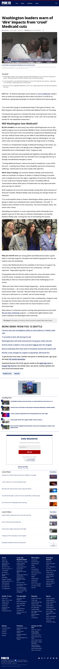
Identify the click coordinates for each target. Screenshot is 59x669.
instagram (42, 658)
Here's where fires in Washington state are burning (14, 502)
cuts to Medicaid (44, 94)
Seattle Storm (49, 604)
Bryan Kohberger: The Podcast (22, 638)
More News (35, 558)
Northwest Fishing (50, 622)
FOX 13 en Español (36, 584)
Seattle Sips (5, 605)
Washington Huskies (51, 609)
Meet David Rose (21, 603)
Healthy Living (34, 578)
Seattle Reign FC (50, 607)
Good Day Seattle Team (50, 564)
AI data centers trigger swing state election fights (14, 529)
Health (33, 576)
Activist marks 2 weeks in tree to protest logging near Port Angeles (27, 345)
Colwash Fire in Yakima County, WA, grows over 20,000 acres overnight (19, 475)
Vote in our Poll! (23, 466)
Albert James (6, 30)
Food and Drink (35, 571)
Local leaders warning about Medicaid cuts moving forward (18, 65)
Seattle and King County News (21, 564)
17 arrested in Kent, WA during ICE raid (16, 337)
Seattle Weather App (36, 602)
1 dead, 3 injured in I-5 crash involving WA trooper (14, 482)
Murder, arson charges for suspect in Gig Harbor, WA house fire (25, 353)
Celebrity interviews (6, 611)
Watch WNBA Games (36, 648)
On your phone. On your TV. (26, 381)
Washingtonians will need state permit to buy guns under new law (27, 341)
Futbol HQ (48, 620)
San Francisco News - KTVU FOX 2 (22, 585)
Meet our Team (6, 567)
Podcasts (20, 626)
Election (33, 567)
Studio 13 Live (6, 596)
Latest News (6, 472)
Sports (48, 596)
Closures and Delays (36, 605)
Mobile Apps (5, 561)
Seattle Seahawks (50, 598)
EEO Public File (5, 586)
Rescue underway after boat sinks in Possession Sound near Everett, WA (29, 349)
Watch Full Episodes (22, 601)
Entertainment (34, 569)
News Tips (4, 560)
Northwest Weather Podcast (21, 635)
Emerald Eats (5, 604)
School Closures (50, 579)
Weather (34, 596)
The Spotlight (21, 596)
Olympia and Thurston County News (22, 575)
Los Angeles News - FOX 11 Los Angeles (22, 588)
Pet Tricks (48, 568)
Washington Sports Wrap (51, 613)
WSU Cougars (49, 611)
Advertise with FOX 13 (7, 581)
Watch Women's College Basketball (35, 645)
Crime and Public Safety (21, 606)
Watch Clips (5, 598)
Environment (34, 580)
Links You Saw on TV (7, 568)
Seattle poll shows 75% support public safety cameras (26, 419)
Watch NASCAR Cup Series (36, 637)
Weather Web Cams (36, 598)
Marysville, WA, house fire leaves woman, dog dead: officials (16, 488)
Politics (33, 565)
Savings (4, 635)
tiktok (48, 658)
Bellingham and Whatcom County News (21, 579)
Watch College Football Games (35, 632)
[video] (53, 517)
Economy (4, 633)
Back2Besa (49, 586)
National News (35, 563)
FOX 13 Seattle (13, 30)
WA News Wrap (35, 561)
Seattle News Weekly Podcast (22, 628)
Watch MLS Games (36, 650)
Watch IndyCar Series (36, 640)
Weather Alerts (35, 604)
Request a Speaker (6, 579)
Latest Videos (6, 512)
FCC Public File (5, 585)
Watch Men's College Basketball (36, 642)
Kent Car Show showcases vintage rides (11, 522)
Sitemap (33, 587)
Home (4, 558)
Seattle (16, 373)
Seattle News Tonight (22, 561)
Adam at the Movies (51, 570)
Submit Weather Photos (50, 576)
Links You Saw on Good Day (50, 583)
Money (4, 626)
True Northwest (50, 574)
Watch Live (49, 561)
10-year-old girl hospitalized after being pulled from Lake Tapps (29, 413)
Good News (34, 582)
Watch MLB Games (36, 635)
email (56, 658)
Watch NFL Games (36, 630)
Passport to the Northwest (6, 608)
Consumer (33, 574)
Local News (34, 560)
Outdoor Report (50, 581)
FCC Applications (6, 588)
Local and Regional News (22, 558)
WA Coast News (21, 582)
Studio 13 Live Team (7, 600)
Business (4, 631)
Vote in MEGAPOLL (51, 567)
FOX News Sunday (35, 585)
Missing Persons (21, 608)
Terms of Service (30, 460)
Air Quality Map (35, 607)
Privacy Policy (31, 459)
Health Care (20, 30)
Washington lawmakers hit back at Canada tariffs (14, 542)
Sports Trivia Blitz (50, 618)
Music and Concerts (36, 573)
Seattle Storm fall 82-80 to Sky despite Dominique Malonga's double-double (32, 407)
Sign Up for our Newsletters (5, 564)
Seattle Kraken (49, 605)
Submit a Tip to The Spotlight (21, 612)
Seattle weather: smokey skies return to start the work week (16, 515)
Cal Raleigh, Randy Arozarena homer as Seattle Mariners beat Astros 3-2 (31, 401)
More (36, 3)
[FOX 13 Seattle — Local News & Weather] (7, 3)
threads (50, 658)
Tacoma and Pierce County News (21, 567)
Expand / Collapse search (56, 3)
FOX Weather (34, 617)
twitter (53, 658)
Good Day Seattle (49, 558)
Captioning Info (5, 583)
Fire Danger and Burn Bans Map (36, 612)
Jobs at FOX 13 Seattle (5, 574)
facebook (45, 658)
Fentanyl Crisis (20, 610)
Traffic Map (34, 600)
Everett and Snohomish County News (21, 571)
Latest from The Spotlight (21, 599)
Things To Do (49, 572)
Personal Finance (6, 628)
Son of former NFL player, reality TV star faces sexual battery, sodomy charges (21, 495)
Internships (4, 577)
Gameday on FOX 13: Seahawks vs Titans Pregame (14, 535)
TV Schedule (5, 570)
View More (53, 472)
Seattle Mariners (50, 600)
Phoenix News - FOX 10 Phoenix (22, 591)
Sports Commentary (51, 616)
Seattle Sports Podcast (20, 631)
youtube (39, 658)
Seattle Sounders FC (51, 602)
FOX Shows (5, 572)
